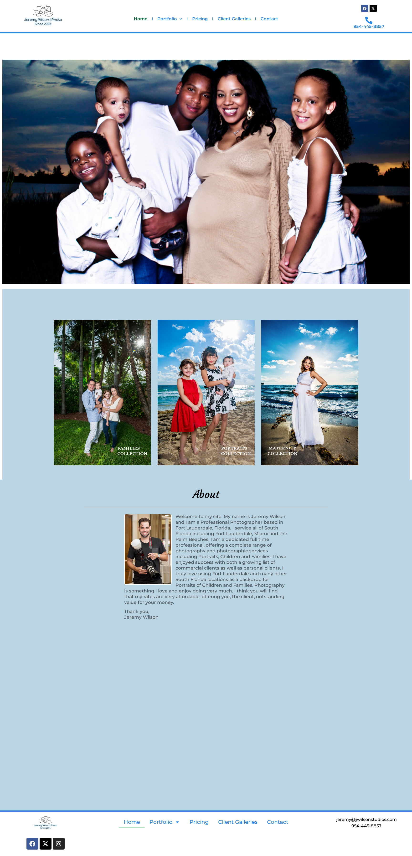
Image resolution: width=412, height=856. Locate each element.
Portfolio (167, 18)
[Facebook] (364, 8)
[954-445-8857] (368, 20)
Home (140, 18)
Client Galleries (234, 18)
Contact (269, 18)
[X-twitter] (373, 8)
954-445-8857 (369, 26)
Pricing (200, 18)
